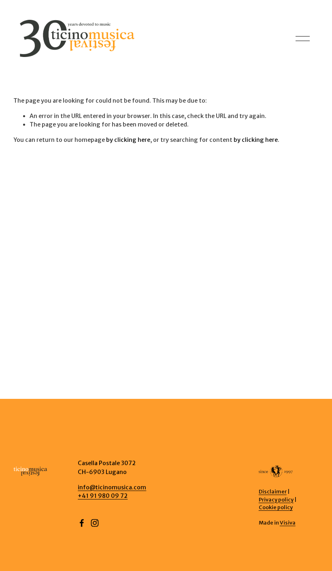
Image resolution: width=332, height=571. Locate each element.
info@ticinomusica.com (112, 487)
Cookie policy (276, 507)
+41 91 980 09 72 (103, 495)
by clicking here (128, 139)
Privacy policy (276, 499)
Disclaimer (273, 491)
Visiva (288, 522)
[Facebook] (82, 523)
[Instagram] (95, 523)
